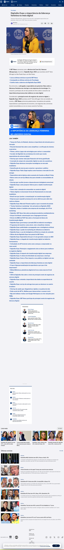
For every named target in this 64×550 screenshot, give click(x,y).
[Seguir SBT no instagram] (46, 537)
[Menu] (62, 1)
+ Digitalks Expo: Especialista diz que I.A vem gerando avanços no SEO (31, 237)
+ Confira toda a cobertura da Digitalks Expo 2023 (25, 82)
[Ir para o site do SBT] (16, 537)
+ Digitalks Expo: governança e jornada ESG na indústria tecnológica (30, 222)
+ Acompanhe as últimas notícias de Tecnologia (24, 80)
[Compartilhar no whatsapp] (42, 23)
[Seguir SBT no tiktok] (62, 537)
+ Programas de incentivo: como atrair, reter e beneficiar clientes (29, 225)
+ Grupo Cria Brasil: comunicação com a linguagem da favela (28, 215)
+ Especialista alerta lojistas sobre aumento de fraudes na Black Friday (31, 175)
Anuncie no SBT (31, 530)
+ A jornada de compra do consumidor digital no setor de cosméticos (30, 161)
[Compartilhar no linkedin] (51, 23)
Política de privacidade (31, 534)
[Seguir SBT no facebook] (50, 537)
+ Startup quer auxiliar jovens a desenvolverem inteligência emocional (31, 182)
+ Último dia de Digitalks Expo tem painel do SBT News (26, 234)
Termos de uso (31, 539)
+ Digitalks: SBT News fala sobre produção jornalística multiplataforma (31, 213)
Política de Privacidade (45, 546)
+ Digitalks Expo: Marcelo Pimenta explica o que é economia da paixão (31, 203)
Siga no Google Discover (47, 61)
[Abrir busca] (60, 1)
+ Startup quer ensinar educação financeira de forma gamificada (29, 158)
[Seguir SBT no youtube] (58, 537)
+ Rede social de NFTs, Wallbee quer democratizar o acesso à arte (29, 291)
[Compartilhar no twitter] (48, 23)
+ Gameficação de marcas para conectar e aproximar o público (28, 168)
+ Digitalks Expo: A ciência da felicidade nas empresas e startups (29, 256)
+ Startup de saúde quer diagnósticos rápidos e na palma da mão (29, 289)
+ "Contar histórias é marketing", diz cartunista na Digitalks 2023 (29, 206)
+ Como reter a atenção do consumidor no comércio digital (27, 189)
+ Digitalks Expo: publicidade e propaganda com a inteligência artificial (31, 227)
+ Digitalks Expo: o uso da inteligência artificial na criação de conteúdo (31, 232)
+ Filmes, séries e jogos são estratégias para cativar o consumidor (29, 151)
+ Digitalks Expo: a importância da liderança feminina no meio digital (30, 263)
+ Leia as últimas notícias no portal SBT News (23, 77)
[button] (8, 439)
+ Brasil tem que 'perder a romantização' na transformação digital (29, 196)
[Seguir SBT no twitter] (54, 537)
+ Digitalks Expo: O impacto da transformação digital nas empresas (30, 253)
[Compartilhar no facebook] (45, 23)
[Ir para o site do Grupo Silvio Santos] (7, 537)
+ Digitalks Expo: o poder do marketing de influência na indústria (29, 230)
